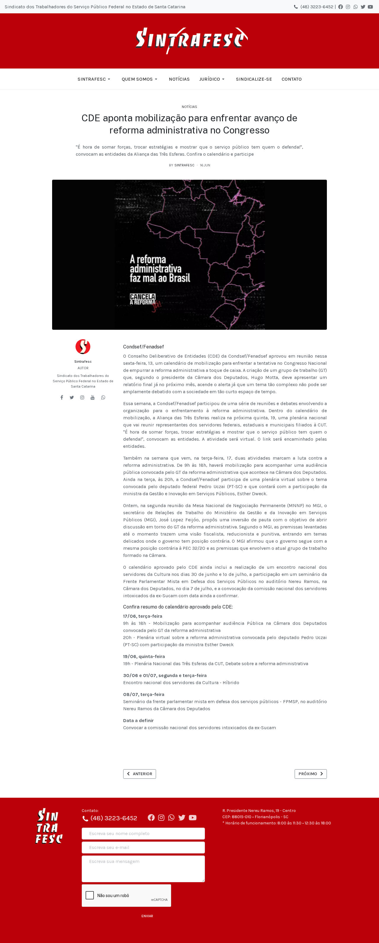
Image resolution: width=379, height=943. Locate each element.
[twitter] (71, 397)
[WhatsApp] (356, 7)
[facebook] (61, 397)
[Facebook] (340, 7)
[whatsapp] (103, 397)
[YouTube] (370, 7)
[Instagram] (348, 7)
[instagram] (82, 397)
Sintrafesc (82, 361)
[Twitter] (363, 7)
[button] (95, 79)
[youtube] (92, 397)
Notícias (189, 107)
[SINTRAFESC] (189, 41)
